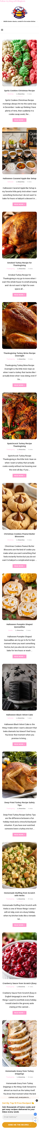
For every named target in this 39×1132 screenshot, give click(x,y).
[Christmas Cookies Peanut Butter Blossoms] (19, 506)
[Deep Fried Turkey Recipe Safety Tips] (19, 775)
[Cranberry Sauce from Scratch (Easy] (19, 955)
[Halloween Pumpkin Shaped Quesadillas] (19, 596)
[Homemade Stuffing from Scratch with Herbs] (19, 865)
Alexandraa (21, 94)
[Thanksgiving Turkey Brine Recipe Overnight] (19, 325)
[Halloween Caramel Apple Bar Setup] (19, 150)
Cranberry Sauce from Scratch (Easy (20, 983)
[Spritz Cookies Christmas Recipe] (19, 63)
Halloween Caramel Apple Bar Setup (19, 178)
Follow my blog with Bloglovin (12, 1)
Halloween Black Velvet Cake (19, 715)
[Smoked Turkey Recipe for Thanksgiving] (19, 235)
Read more (18, 120)
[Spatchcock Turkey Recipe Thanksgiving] (19, 416)
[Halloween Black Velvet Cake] (19, 687)
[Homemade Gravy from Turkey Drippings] (19, 1043)
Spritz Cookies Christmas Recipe (19, 91)
